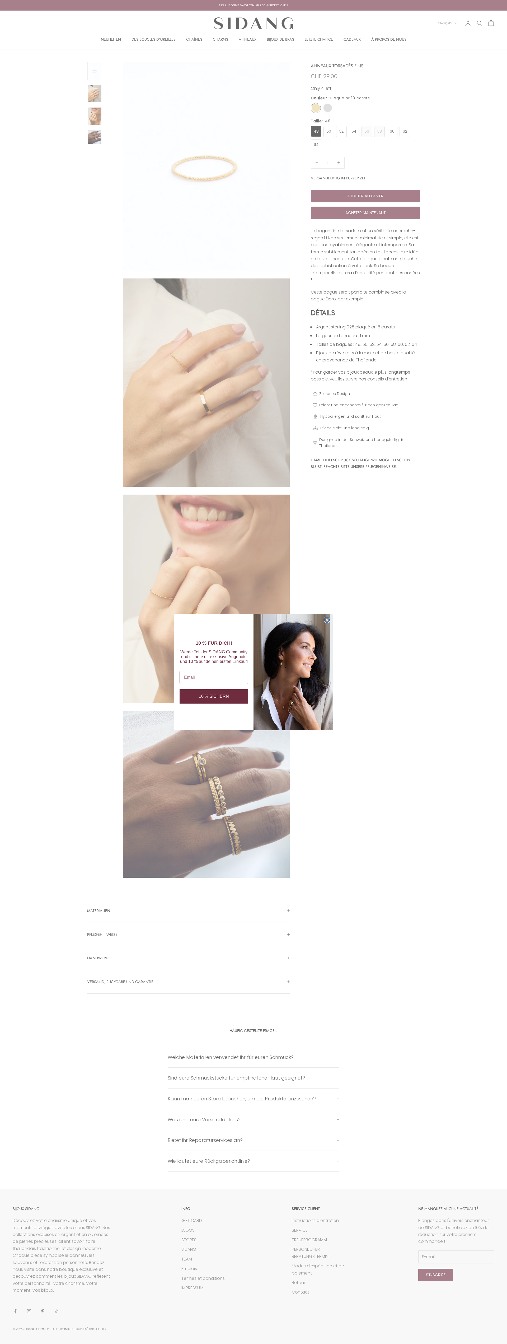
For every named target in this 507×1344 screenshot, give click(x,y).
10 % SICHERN (214, 696)
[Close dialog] (327, 619)
